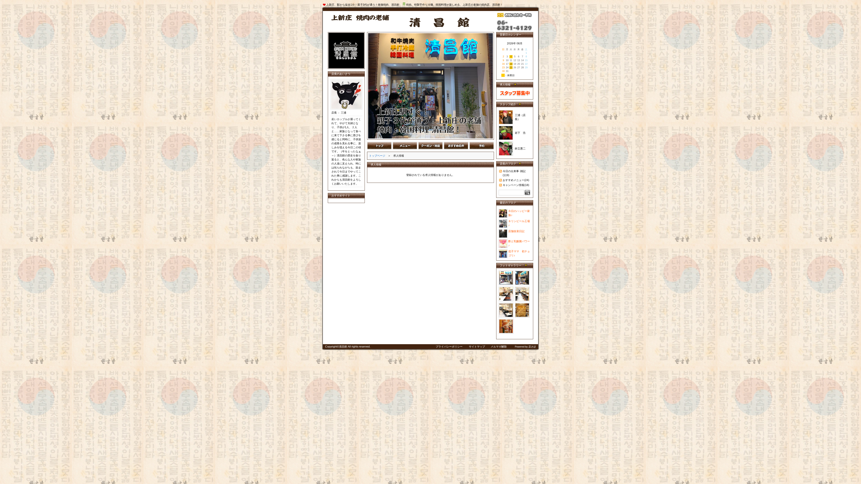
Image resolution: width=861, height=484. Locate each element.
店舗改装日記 (516, 231)
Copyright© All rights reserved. (347, 346)
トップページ (377, 155)
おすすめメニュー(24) (516, 180)
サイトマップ (477, 346)
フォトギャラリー (511, 265)
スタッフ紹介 (508, 104)
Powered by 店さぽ (525, 346)
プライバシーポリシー (449, 346)
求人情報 (505, 84)
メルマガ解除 (499, 346)
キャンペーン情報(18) (516, 185)
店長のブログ (508, 163)
